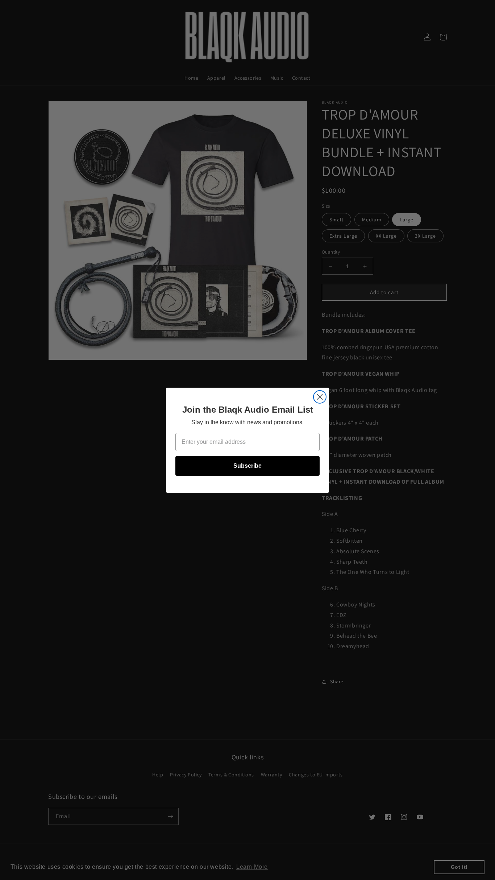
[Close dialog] (319, 397)
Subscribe (247, 466)
